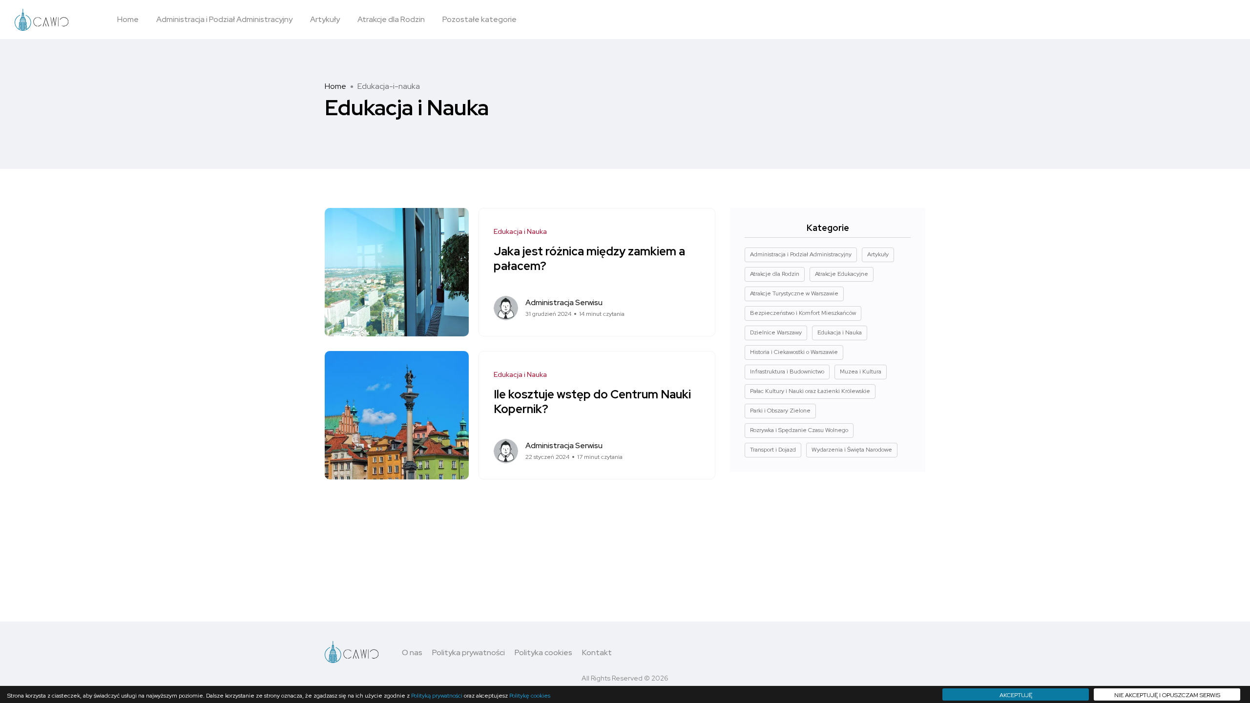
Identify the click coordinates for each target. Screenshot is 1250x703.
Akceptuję (1016, 695)
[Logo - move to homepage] (41, 20)
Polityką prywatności (436, 696)
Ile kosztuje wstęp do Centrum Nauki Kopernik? (592, 401)
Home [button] (128, 19)
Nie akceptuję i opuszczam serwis (1167, 695)
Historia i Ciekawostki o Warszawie (794, 352)
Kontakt (597, 652)
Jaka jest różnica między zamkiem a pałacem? (589, 258)
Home (335, 86)
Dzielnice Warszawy (776, 332)
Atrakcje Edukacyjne (841, 274)
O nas (412, 652)
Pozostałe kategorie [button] (479, 19)
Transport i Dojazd (773, 450)
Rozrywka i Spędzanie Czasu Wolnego (799, 430)
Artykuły (878, 254)
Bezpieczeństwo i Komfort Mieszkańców (803, 313)
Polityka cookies (543, 652)
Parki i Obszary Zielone (780, 410)
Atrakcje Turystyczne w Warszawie (794, 293)
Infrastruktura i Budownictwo (787, 371)
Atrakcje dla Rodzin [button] (391, 19)
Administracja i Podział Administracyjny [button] (224, 19)
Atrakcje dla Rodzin (774, 274)
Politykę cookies (529, 696)
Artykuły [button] (325, 19)
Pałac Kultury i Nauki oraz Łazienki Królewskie (810, 391)
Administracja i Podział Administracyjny (801, 254)
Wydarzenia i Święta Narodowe (852, 450)
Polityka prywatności (468, 652)
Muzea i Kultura (860, 371)
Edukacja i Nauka (520, 231)
